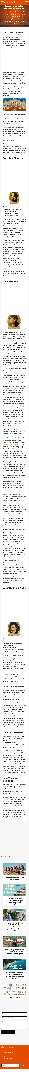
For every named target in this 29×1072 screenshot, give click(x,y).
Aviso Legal (4, 1056)
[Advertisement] (14, 60)
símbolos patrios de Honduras (12, 444)
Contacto (3, 1055)
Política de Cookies (5, 1060)
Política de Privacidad (6, 1058)
